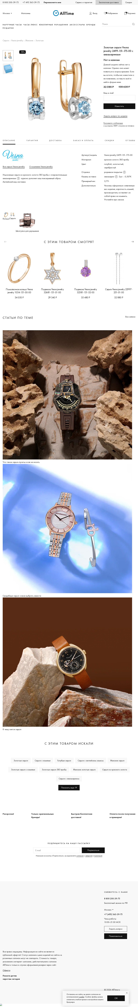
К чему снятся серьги (12, 729)
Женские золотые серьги (84, 769)
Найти (133, 24)
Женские (29, 40)
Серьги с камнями (43, 760)
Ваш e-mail (108, 93)
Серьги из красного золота (114, 769)
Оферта (6, 970)
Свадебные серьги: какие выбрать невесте (22, 595)
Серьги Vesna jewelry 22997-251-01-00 (118, 291)
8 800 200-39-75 (11, 2)
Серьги (6, 40)
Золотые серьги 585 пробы (54, 769)
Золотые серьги (21, 760)
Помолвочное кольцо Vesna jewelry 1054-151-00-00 (19, 291)
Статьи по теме (18, 318)
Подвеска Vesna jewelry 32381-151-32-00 (85, 291)
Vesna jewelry (17, 40)
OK (116, 998)
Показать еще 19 (69, 787)
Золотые (39, 40)
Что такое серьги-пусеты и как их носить (21, 462)
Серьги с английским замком (91, 760)
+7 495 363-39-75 (31, 2)
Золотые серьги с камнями (23, 769)
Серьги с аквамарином (69, 778)
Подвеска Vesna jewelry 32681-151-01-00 (52, 291)
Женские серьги (117, 760)
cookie (81, 997)
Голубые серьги (64, 760)
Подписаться (93, 850)
